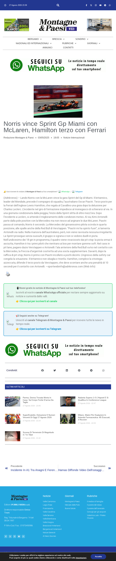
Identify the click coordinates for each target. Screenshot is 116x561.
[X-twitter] (91, 5)
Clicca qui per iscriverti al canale (38, 301)
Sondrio (80, 39)
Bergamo (33, 39)
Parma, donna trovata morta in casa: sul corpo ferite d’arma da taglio (38, 400)
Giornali (92, 43)
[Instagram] (96, 5)
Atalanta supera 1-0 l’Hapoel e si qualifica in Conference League (93, 398)
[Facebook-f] (86, 5)
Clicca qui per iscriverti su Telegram (40, 328)
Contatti (68, 47)
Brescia (57, 39)
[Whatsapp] (110, 5)
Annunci (47, 47)
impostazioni (81, 558)
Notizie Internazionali (74, 137)
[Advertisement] (58, 166)
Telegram (79, 192)
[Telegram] (105, 5)
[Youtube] (100, 5)
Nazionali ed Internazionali (32, 43)
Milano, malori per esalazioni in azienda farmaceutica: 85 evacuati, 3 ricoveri (94, 417)
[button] (58, 5)
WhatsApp (65, 192)
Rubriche (67, 43)
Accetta (98, 556)
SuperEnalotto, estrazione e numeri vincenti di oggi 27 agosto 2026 (39, 416)
